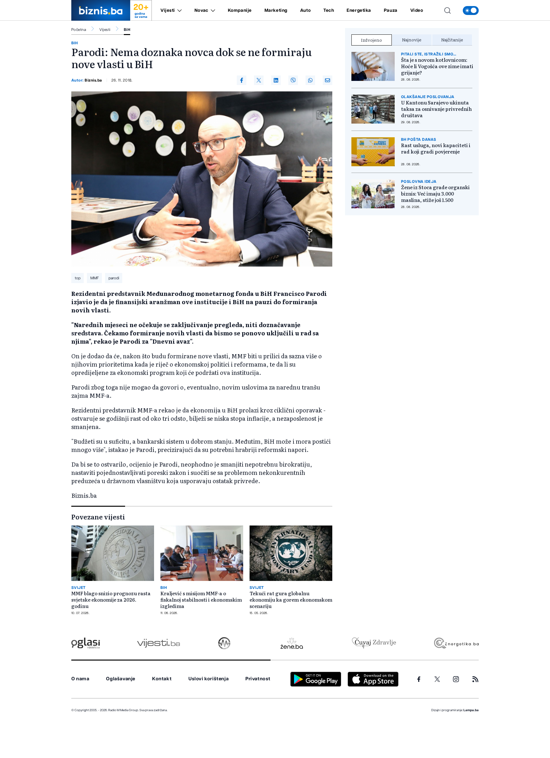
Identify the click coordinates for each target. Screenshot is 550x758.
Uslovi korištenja (208, 678)
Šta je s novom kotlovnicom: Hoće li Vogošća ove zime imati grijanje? (437, 66)
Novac (201, 10)
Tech (328, 10)
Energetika (359, 10)
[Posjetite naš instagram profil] (456, 679)
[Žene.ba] (292, 643)
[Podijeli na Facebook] (241, 80)
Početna (78, 30)
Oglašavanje (120, 678)
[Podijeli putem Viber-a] (293, 80)
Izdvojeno (371, 40)
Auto (305, 10)
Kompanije (240, 10)
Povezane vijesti (98, 516)
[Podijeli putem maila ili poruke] (327, 80)
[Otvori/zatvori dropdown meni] (178, 10)
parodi (114, 278)
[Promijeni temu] (471, 10)
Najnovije (411, 39)
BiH (127, 30)
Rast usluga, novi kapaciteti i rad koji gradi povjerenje (435, 148)
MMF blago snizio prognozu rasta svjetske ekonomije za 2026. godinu (111, 599)
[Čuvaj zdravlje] (374, 643)
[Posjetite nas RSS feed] (475, 679)
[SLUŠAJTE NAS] (224, 643)
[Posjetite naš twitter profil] (437, 679)
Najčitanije (452, 39)
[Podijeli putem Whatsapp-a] (310, 80)
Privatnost (258, 678)
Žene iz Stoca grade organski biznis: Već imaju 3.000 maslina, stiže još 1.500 (435, 193)
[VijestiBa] (158, 643)
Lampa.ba (471, 710)
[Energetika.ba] (456, 643)
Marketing (275, 10)
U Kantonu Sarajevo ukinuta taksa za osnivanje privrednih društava (436, 108)
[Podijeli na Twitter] (259, 80)
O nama (80, 678)
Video (416, 10)
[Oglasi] (85, 643)
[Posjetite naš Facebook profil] (419, 679)
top (78, 278)
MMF (94, 278)
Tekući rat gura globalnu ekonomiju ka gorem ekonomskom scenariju (291, 599)
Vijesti (167, 10)
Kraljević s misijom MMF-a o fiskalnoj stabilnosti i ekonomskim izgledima (201, 599)
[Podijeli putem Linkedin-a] (276, 80)
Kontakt (162, 678)
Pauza (391, 10)
